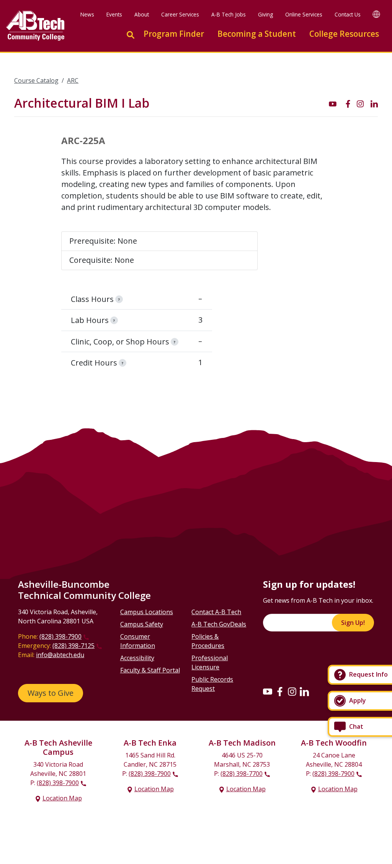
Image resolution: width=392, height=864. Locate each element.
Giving (265, 14)
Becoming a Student (256, 33)
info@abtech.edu (60, 655)
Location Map (62, 798)
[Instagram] (292, 691)
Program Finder (174, 33)
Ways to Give (51, 693)
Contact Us (348, 14)
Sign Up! (353, 622)
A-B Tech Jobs (228, 14)
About (141, 14)
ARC (72, 80)
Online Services (303, 14)
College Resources (344, 33)
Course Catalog (36, 80)
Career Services (180, 14)
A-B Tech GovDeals (218, 624)
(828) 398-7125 (73, 645)
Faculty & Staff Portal (150, 670)
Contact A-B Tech (216, 612)
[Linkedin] (304, 691)
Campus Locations (146, 612)
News (87, 14)
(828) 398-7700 (241, 773)
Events (114, 14)
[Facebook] (279, 691)
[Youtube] (267, 691)
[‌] (332, 103)
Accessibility (137, 658)
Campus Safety (141, 624)
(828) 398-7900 (60, 636)
